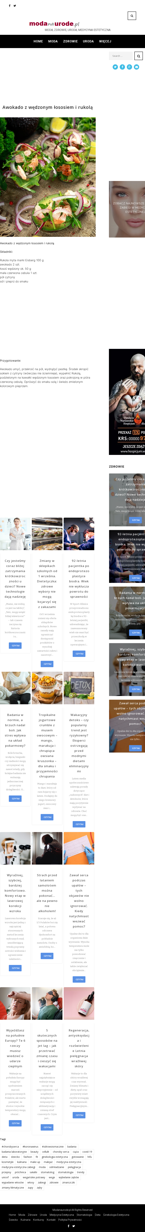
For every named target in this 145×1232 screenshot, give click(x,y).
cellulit (45, 1151)
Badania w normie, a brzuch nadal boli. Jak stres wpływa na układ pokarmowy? (15, 730)
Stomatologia (84, 1214)
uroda (15, 1177)
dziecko (15, 1156)
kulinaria (22, 1162)
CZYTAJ (15, 645)
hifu (90, 1156)
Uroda (88, 41)
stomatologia (65, 1172)
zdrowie (54, 1182)
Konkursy (38, 1219)
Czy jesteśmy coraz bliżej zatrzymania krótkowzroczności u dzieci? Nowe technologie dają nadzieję (15, 579)
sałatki (33, 1172)
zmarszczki (68, 1182)
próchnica (20, 1172)
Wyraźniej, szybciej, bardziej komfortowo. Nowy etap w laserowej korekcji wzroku (15, 893)
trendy (80, 1172)
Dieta (97, 1214)
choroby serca (61, 1151)
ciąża (76, 1151)
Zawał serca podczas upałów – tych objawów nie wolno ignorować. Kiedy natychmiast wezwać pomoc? (79, 900)
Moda (53, 41)
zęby (39, 1187)
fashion (28, 1156)
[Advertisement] (48, 76)
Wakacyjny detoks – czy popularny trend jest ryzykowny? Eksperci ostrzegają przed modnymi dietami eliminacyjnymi (79, 743)
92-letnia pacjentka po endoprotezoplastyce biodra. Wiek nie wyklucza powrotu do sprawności (79, 579)
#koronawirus (30, 1146)
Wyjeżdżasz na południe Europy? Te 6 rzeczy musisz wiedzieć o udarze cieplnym (15, 1048)
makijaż (48, 1162)
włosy (30, 1182)
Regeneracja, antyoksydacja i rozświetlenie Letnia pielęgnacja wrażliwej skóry (78, 1048)
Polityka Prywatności (70, 1219)
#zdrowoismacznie (53, 1146)
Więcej (105, 41)
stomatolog (47, 1172)
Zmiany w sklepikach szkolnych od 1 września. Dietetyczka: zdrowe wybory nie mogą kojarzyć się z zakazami (47, 584)
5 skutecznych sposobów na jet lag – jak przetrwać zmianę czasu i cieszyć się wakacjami (47, 1048)
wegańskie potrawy (34, 1177)
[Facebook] (9, 5)
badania (71, 1146)
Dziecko (13, 1219)
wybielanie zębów (69, 1177)
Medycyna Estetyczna (62, 1214)
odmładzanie (56, 1167)
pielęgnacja (74, 1167)
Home (38, 41)
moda (42, 1167)
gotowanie (78, 1156)
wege (52, 1177)
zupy (30, 1187)
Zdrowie (70, 41)
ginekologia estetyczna (55, 1156)
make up (35, 1162)
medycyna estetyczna (68, 1162)
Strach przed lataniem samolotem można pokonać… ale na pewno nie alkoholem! (47, 893)
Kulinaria (25, 1219)
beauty (34, 1151)
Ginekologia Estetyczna (116, 1214)
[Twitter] (14, 5)
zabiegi (42, 1182)
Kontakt (51, 1219)
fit (37, 1156)
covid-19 (87, 1151)
